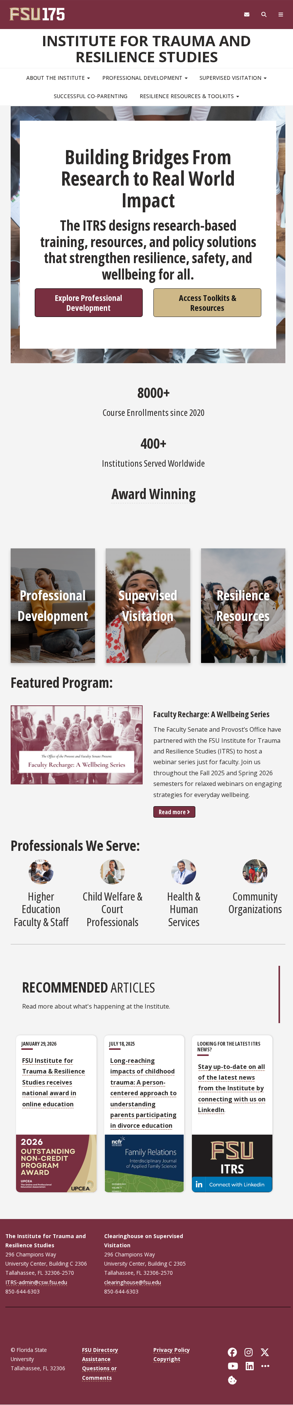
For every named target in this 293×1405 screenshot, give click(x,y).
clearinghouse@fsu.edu (132, 1282)
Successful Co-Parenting (90, 96)
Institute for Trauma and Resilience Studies (146, 48)
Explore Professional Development (88, 302)
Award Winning (153, 493)
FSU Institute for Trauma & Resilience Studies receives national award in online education (53, 1082)
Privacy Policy (171, 1349)
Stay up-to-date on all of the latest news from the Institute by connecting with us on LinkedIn (232, 1088)
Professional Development (143, 77)
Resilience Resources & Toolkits (187, 96)
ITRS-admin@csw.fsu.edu (36, 1282)
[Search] (264, 14)
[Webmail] (246, 14)
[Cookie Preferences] (232, 1379)
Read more (172, 812)
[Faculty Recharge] (77, 744)
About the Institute (56, 77)
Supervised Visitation (231, 77)
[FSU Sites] (281, 14)
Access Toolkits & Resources (207, 302)
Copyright (166, 1359)
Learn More (52, 665)
